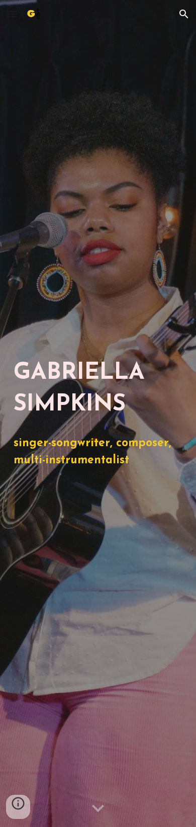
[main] (98, 389)
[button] (12, 14)
